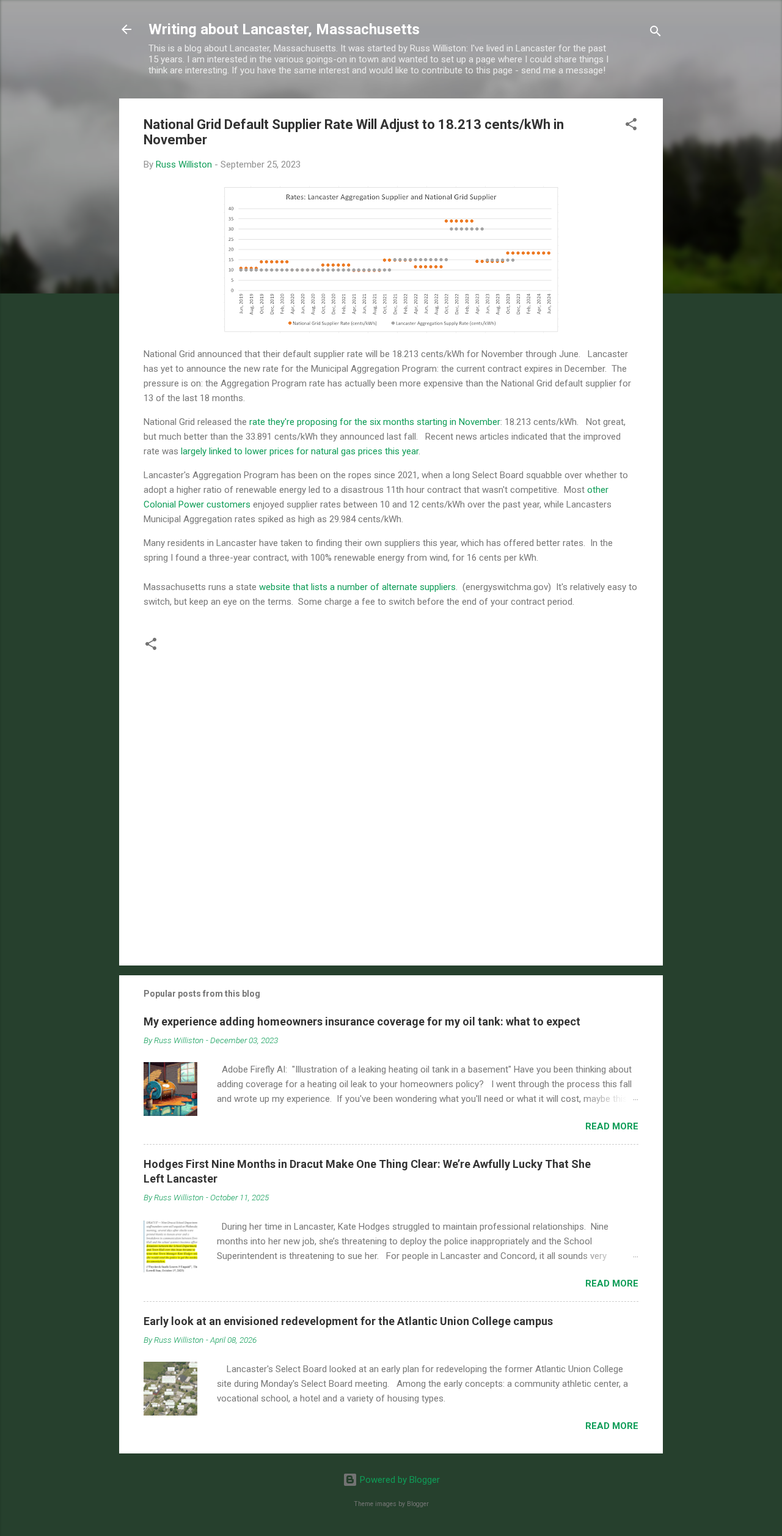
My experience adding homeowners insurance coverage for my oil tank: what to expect (362, 1021)
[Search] (655, 33)
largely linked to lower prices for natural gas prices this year (299, 451)
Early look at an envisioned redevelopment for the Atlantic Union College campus (348, 1321)
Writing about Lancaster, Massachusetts (284, 29)
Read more (611, 1126)
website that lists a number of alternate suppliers (357, 587)
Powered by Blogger (398, 1479)
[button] (631, 126)
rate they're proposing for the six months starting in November (374, 421)
